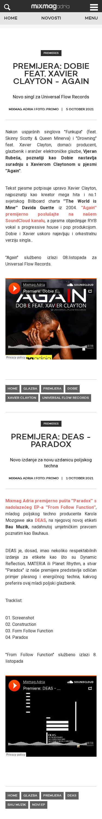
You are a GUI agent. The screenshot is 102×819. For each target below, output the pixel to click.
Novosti (51, 18)
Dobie (72, 388)
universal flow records (65, 398)
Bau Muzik (17, 805)
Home (10, 18)
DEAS (40, 520)
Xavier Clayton (22, 398)
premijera (52, 388)
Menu (91, 18)
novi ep (38, 805)
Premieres (51, 53)
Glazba (30, 388)
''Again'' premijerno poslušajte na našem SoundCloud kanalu (51, 214)
